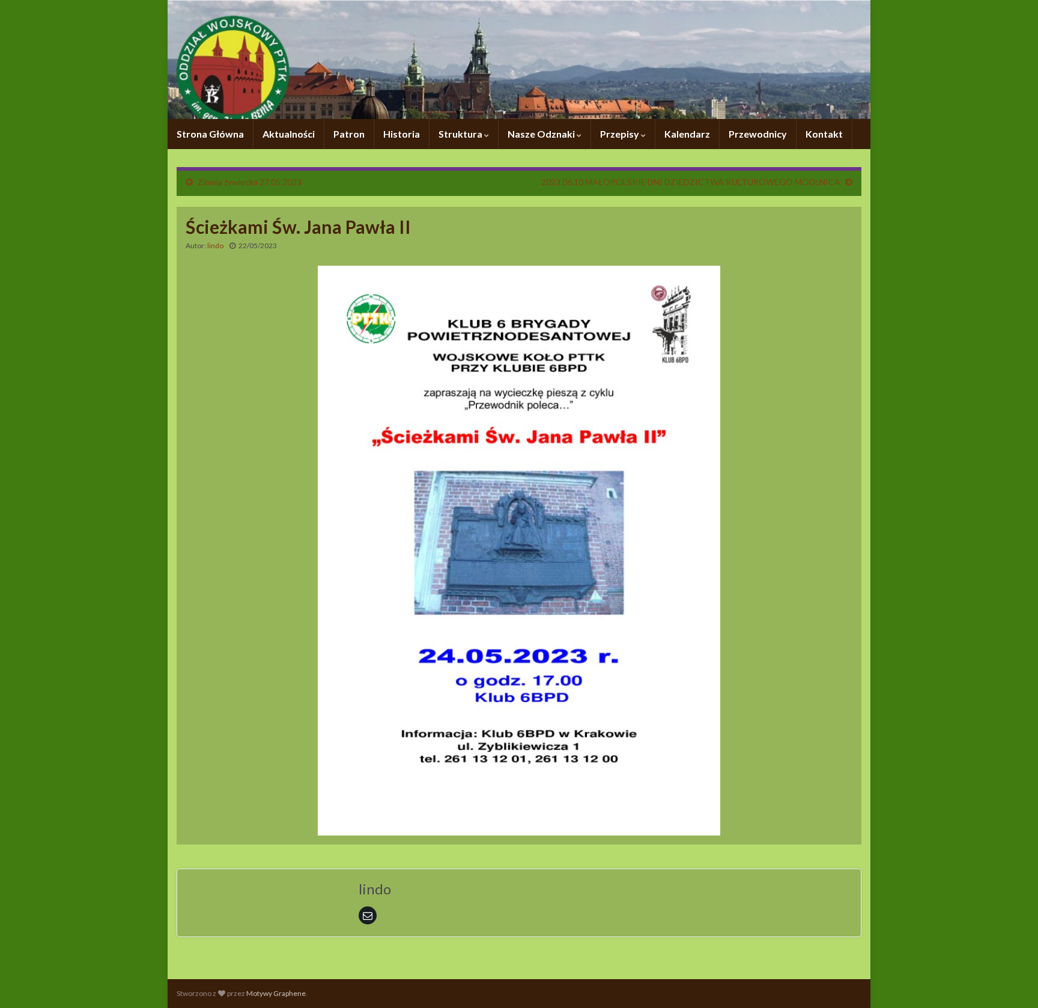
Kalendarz (687, 133)
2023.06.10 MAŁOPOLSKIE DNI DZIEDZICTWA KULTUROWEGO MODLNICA (690, 182)
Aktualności (289, 133)
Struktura (461, 133)
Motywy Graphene (276, 993)
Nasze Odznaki (542, 133)
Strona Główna (210, 133)
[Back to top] (1011, 981)
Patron (349, 133)
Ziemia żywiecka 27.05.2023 (250, 182)
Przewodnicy (758, 133)
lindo (215, 245)
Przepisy (620, 133)
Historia (401, 133)
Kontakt (824, 133)
